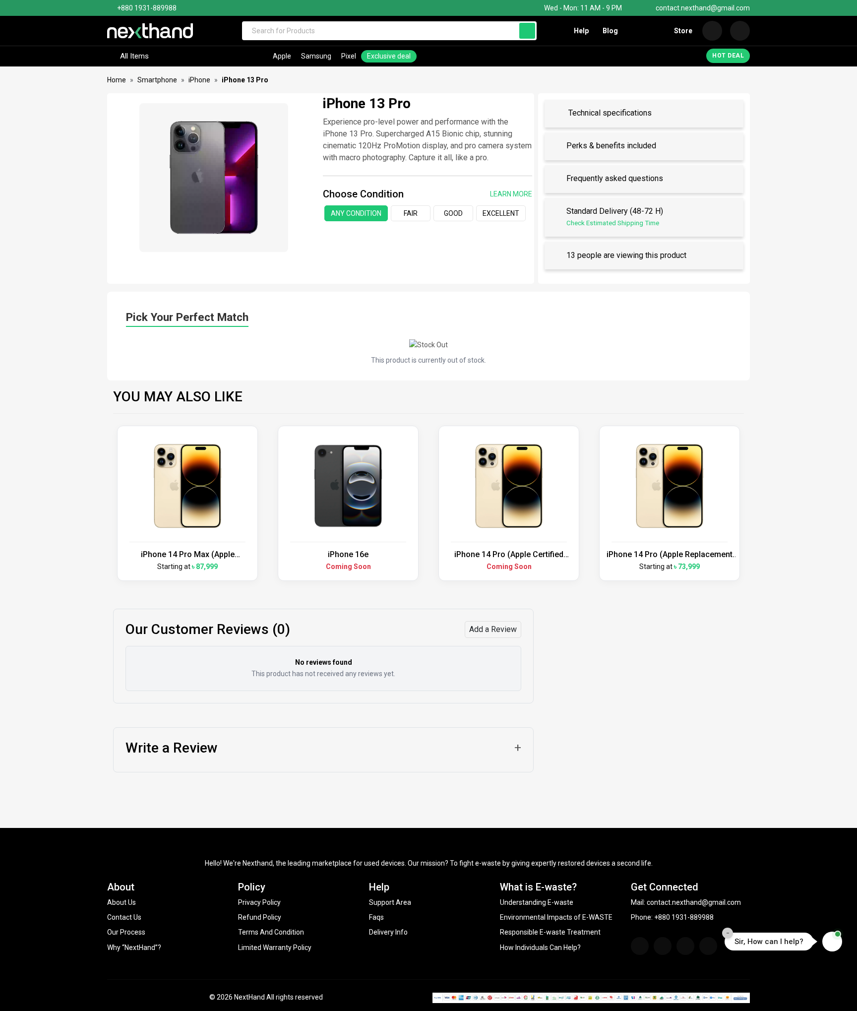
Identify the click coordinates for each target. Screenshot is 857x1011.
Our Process (126, 932)
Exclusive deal (389, 56)
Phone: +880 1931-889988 (672, 917)
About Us (121, 902)
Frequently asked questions (614, 179)
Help (581, 31)
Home (116, 80)
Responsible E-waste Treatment (550, 932)
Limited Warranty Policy (274, 947)
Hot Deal (728, 55)
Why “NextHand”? (134, 947)
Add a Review (493, 629)
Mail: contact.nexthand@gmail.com (686, 902)
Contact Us (124, 917)
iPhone (199, 80)
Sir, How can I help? (769, 941)
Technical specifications (609, 113)
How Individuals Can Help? (540, 947)
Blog (610, 31)
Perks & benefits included (611, 146)
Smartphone (157, 80)
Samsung (316, 56)
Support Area (390, 902)
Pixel (348, 56)
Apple (282, 56)
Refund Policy (259, 917)
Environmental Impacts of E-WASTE (556, 917)
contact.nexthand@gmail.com (703, 8)
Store (683, 31)
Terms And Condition (271, 932)
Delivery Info (388, 932)
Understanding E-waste (536, 902)
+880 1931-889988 (147, 8)
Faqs (376, 917)
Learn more (511, 194)
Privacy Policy (259, 902)
